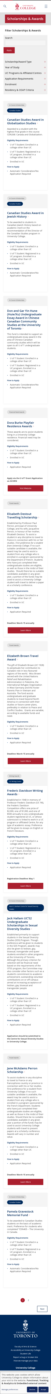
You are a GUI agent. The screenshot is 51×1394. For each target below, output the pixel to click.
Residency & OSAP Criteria (19, 90)
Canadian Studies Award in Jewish (25, 214)
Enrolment (10, 84)
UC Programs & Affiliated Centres (23, 73)
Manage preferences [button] (10, 1389)
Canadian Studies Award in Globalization (25, 121)
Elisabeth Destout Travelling (22, 515)
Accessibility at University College (25, 1350)
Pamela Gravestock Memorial (20, 1213)
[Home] (25, 6)
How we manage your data (25, 1360)
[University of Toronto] (25, 1328)
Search (8, 37)
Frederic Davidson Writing (25, 792)
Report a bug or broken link (25, 1357)
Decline (32, 1389)
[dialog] (25, 1383)
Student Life (25, 1353)
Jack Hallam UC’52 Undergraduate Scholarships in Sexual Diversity (22, 923)
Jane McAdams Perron (22, 1070)
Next (42, 1309)
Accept (43, 1389)
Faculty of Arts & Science (25, 1346)
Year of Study (12, 67)
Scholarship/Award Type (18, 61)
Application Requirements (19, 78)
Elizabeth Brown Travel (22, 657)
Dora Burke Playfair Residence (20, 424)
